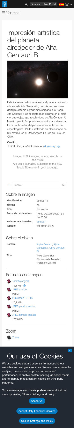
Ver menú (13, 13)
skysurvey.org (52, 146)
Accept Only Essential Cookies (37, 411)
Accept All (37, 400)
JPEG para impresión (23, 306)
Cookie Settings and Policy (37, 420)
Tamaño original (20, 281)
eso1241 (42, 221)
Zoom (15, 337)
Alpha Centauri (44, 244)
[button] (24, 285)
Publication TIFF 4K (22, 297)
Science (35, 4)
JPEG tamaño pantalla (24, 315)
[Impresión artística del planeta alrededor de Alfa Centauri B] (37, 79)
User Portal (49, 4)
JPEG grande (19, 289)
